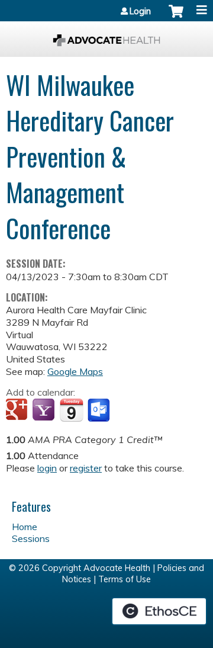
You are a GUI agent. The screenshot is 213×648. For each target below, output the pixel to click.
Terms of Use (124, 579)
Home (24, 526)
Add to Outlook (100, 410)
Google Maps (75, 371)
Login (140, 11)
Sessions (31, 538)
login (47, 468)
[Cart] (176, 17)
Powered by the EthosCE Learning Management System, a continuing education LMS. (159, 611)
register (86, 468)
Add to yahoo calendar (45, 410)
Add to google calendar (18, 410)
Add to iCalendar (71, 410)
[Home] (106, 36)
